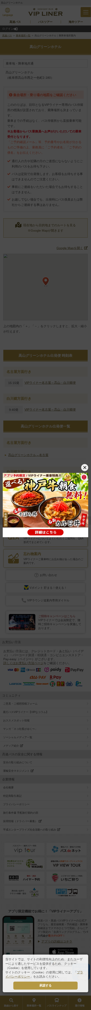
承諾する (45, 985)
